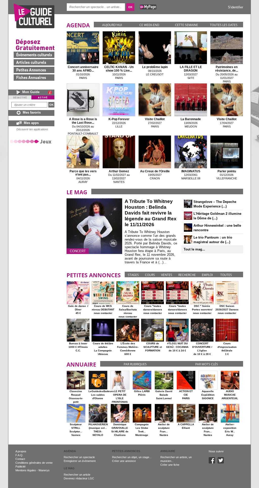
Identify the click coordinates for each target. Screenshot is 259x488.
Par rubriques (135, 364)
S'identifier (235, 7)
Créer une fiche (169, 464)
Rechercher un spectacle (79, 457)
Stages (133, 275)
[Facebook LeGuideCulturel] (213, 462)
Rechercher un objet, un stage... (132, 457)
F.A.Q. (19, 455)
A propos (20, 451)
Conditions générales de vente (34, 462)
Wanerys (44, 470)
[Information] (51, 92)
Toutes (226, 275)
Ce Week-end (149, 25)
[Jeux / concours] (31, 141)
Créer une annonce (124, 460)
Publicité (20, 466)
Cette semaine (186, 25)
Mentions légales (25, 470)
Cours (150, 275)
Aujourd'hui (112, 25)
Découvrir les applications (32, 129)
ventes (166, 275)
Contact (20, 458)
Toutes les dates (224, 25)
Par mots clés (206, 364)
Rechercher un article (77, 474)
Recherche (187, 275)
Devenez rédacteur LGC (79, 478)
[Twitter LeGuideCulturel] (222, 462)
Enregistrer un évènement (80, 460)
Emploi (207, 275)
